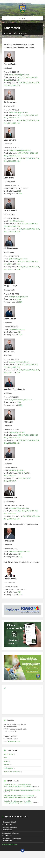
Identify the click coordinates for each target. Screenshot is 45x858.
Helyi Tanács (13, 33)
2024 (18, 80)
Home (6, 33)
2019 (32, 77)
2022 (10, 80)
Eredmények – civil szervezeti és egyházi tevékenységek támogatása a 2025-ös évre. (18, 802)
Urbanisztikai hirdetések (12, 772)
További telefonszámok (9, 844)
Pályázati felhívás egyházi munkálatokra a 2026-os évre (22, 790)
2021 (5, 80)
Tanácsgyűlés (8, 768)
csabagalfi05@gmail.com (18, 297)
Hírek (5, 758)
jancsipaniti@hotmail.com (19, 362)
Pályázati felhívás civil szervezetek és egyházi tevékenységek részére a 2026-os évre (19, 796)
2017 (23, 115)
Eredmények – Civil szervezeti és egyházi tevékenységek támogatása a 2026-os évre (18, 785)
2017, (24, 77)
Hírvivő (6, 761)
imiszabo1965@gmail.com (19, 508)
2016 (19, 77)
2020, (36, 364)
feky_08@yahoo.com (16, 221)
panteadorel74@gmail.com (19, 551)
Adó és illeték (8, 754)
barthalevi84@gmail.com (18, 112)
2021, (6, 519)
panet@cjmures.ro (14, 741)
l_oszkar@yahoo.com (17, 329)
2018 (27, 77)
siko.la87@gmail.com (17, 470)
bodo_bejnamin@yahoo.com (19, 150)
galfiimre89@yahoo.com (18, 259)
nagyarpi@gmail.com (17, 432)
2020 (36, 77)
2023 (14, 85)
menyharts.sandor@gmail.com (20, 400)
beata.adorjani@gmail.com (19, 74)
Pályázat (6, 765)
